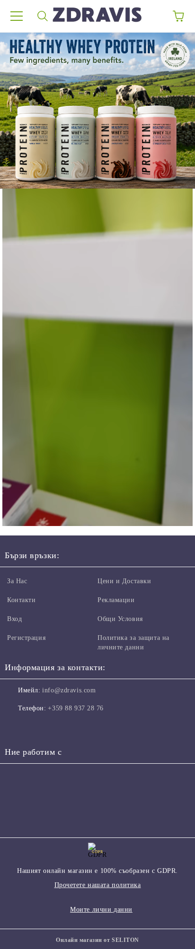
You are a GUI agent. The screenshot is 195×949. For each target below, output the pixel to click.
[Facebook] (17, 727)
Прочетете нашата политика (97, 885)
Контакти (21, 600)
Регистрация (26, 637)
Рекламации (116, 600)
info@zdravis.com (69, 690)
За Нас (17, 581)
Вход (14, 618)
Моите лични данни (101, 909)
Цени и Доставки (124, 581)
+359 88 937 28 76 (76, 708)
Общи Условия (120, 618)
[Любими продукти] (152, 16)
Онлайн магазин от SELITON (97, 940)
